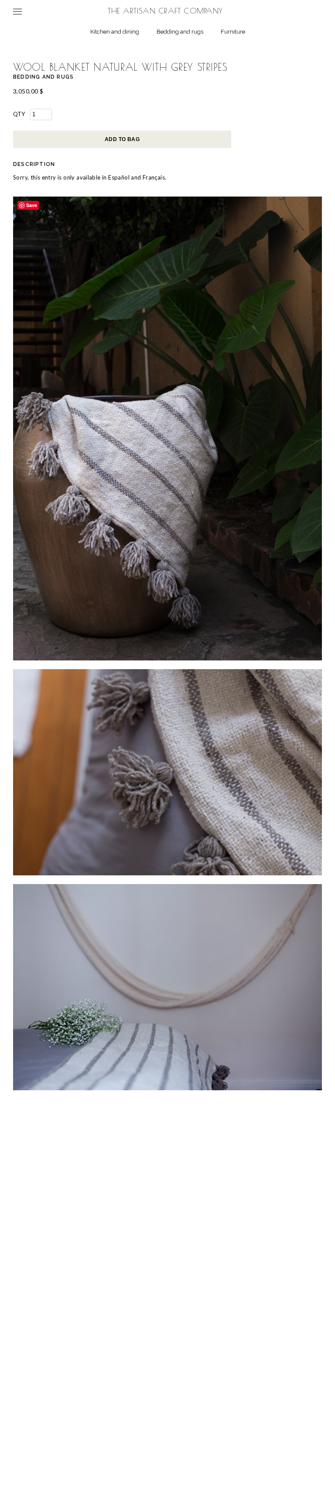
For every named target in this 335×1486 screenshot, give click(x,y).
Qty (19, 114)
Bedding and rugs (180, 31)
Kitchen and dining (114, 31)
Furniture (233, 31)
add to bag (122, 139)
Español (119, 177)
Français (154, 177)
